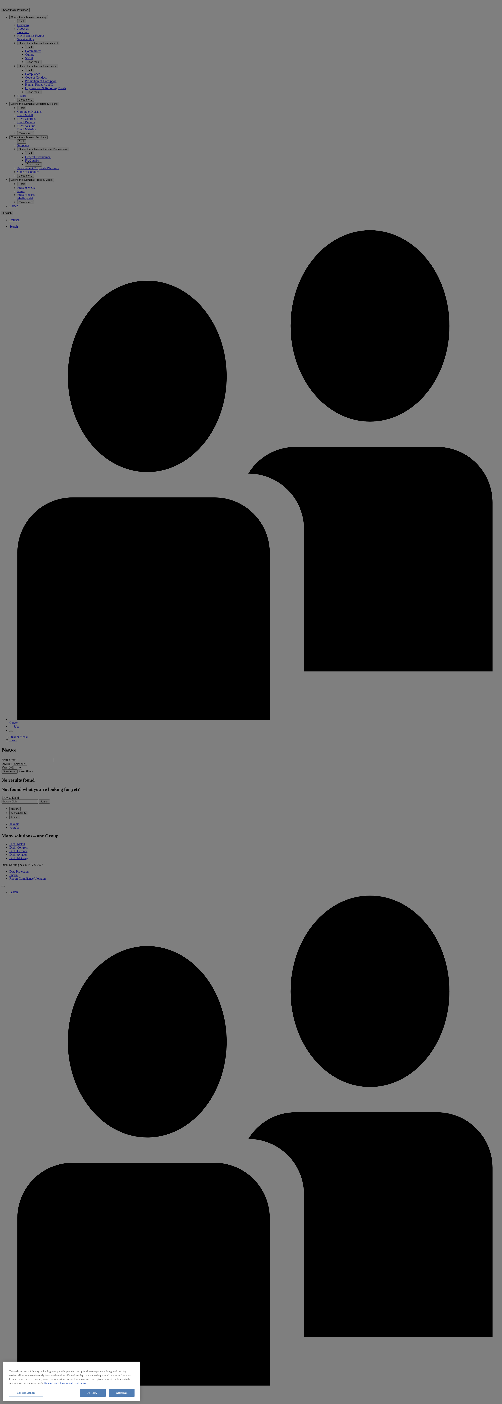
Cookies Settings (26, 1392)
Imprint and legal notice (73, 1382)
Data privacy (51, 1382)
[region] (71, 1381)
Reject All (92, 1392)
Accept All (121, 1392)
